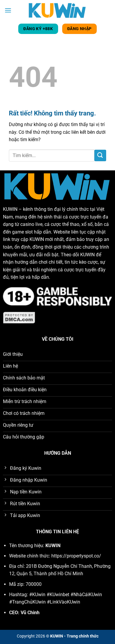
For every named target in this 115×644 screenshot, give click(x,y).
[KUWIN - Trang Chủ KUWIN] (57, 10)
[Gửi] (100, 155)
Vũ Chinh (30, 612)
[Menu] (8, 10)
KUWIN (10, 209)
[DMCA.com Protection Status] (19, 317)
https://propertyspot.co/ (76, 556)
